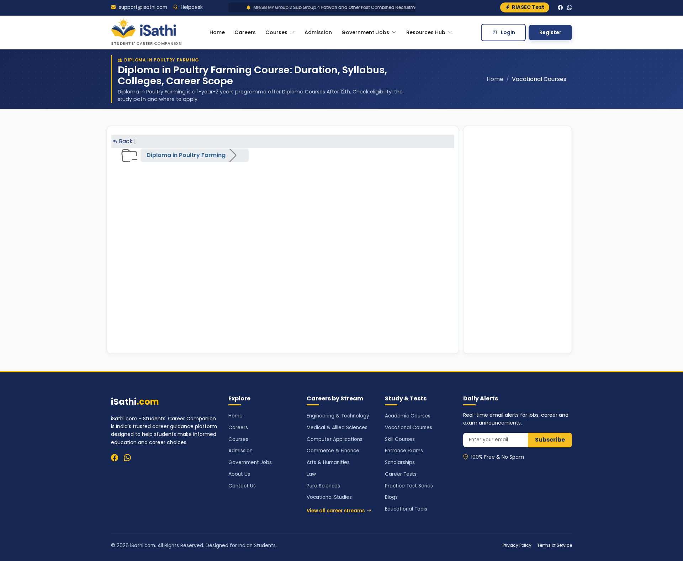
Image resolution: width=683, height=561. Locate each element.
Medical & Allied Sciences (337, 427)
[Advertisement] (518, 239)
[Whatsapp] (127, 457)
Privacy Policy (517, 545)
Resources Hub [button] (426, 32)
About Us (239, 474)
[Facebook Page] (560, 8)
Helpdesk (191, 7)
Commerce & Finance (333, 450)
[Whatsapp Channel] (569, 8)
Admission (318, 32)
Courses (238, 439)
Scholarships (400, 462)
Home (217, 32)
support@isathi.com (142, 7)
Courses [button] (277, 32)
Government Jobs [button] (366, 32)
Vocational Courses (408, 427)
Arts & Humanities (328, 462)
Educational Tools (406, 509)
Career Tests (401, 474)
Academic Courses (407, 415)
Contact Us (242, 485)
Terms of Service (554, 545)
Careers (245, 32)
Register (550, 32)
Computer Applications (334, 439)
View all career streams (336, 510)
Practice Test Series (409, 485)
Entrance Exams (404, 450)
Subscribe (550, 440)
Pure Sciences (323, 485)
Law (311, 474)
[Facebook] (114, 457)
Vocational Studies (329, 497)
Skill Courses (400, 439)
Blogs (391, 497)
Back (125, 141)
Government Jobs (250, 462)
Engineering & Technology (338, 415)
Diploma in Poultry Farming (186, 155)
